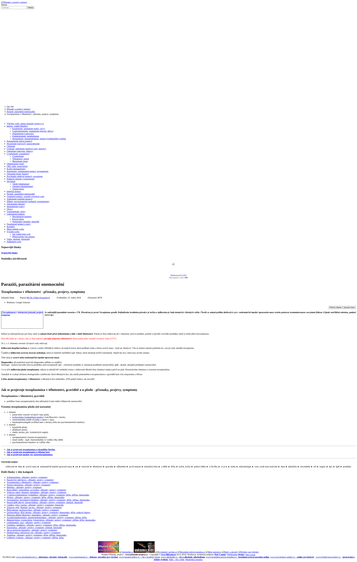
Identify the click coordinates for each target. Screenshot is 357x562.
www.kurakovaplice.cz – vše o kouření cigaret (139, 557)
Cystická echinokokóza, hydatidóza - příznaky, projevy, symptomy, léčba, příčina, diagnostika (48, 495)
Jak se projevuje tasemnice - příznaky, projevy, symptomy (32, 530)
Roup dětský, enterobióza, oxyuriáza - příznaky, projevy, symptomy (36, 490)
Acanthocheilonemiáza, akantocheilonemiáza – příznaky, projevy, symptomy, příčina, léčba (47, 517)
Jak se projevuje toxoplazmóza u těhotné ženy (28, 452)
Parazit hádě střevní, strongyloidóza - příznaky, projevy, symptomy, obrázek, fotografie (45, 502)
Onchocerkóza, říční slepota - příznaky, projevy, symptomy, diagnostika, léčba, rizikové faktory (48, 512)
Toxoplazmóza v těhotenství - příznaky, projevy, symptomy (33, 482)
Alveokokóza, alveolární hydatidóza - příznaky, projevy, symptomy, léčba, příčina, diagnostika (48, 500)
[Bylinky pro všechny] (248, 552)
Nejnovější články (9, 253)
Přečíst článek (335, 307)
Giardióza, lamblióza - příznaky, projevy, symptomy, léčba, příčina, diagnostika (41, 525)
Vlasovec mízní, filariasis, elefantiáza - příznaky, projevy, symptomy (37, 492)
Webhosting (235, 554)
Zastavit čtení (349, 307)
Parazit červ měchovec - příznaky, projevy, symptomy (30, 480)
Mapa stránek (250, 555)
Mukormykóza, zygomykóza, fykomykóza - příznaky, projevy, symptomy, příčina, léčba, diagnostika (51, 520)
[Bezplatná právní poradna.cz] (191, 552)
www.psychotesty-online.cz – (292, 557)
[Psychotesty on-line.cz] (166, 552)
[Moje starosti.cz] (214, 552)
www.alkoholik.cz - (183, 557)
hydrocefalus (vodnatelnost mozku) (27, 417)
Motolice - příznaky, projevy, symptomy (24, 487)
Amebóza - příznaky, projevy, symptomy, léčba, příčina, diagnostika (36, 535)
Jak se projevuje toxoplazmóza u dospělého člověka (31, 449)
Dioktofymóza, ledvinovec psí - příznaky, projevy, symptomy (34, 532)
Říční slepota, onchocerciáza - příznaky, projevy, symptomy (33, 510)
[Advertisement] (178, 30)
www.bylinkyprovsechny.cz (328, 557)
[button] (178, 96)
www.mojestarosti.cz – (93, 557)
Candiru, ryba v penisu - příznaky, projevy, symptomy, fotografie (35, 505)
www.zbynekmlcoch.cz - (41, 557)
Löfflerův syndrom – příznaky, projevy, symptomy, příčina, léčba (35, 537)
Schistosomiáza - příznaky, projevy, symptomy (27, 477)
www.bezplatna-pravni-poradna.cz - (237, 557)
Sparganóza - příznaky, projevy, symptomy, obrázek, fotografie (34, 527)
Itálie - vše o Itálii (176, 559)
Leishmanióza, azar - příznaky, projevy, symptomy (29, 522)
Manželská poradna (193, 559)
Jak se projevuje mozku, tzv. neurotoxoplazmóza (30, 454)
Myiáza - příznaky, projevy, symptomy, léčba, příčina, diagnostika (35, 497)
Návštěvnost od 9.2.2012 (178, 275)
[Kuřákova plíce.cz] (144, 552)
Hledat (4, 5)
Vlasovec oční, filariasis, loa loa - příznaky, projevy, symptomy (34, 507)
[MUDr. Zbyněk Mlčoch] (108, 552)
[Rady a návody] (230, 552)
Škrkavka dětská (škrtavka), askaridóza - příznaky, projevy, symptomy (37, 515)
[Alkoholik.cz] (126, 552)
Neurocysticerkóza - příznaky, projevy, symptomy (28, 485)
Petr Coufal (219, 554)
